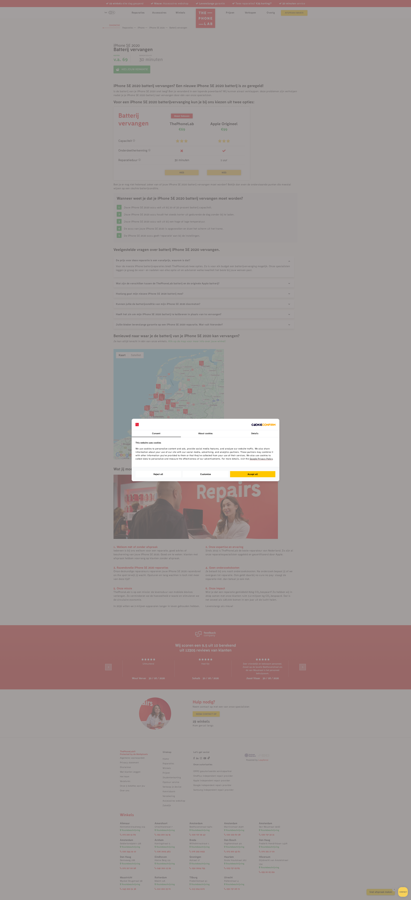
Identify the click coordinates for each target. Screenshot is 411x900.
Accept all (253, 474)
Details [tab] (254, 433)
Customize (205, 474)
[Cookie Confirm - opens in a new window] (263, 424)
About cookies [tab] (205, 433)
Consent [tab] (156, 433)
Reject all (158, 474)
